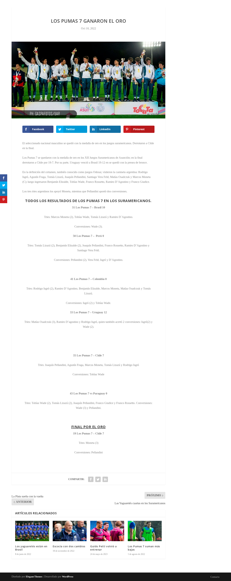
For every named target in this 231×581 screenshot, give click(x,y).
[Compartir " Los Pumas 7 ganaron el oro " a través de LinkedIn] (105, 479)
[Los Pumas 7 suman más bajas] (145, 531)
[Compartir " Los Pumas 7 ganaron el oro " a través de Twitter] (98, 479)
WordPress (67, 576)
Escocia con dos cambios (69, 546)
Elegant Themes (34, 576)
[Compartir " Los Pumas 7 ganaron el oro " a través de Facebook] (90, 479)
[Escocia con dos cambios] (70, 531)
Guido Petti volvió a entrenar (103, 548)
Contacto (115, 9)
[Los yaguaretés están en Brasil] (32, 531)
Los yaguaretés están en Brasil (31, 548)
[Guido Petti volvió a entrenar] (107, 531)
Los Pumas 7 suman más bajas (144, 548)
